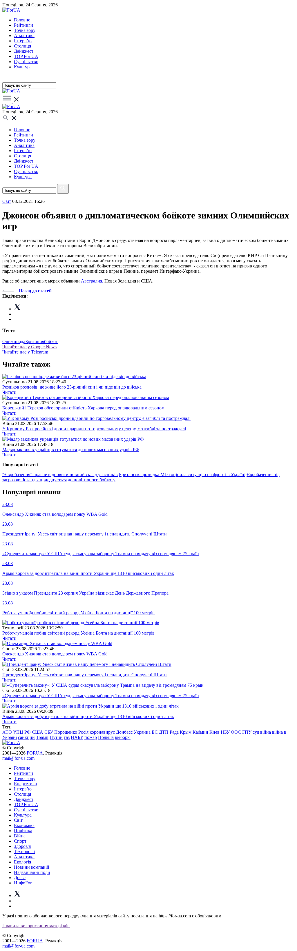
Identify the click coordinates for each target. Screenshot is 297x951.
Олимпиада (13, 341)
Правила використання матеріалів (36, 925)
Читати (9, 392)
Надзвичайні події (32, 872)
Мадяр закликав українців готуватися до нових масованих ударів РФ (70, 449)
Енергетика (25, 783)
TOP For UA (26, 56)
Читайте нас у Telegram (25, 351)
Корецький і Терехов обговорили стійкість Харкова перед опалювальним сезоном (83, 407)
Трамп (42, 737)
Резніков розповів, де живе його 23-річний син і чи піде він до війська (72, 387)
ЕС (155, 732)
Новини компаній (31, 867)
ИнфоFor (23, 882)
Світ (18, 820)
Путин (56, 737)
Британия (34, 341)
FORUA (35, 752)
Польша (106, 737)
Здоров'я (22, 846)
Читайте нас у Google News (29, 346)
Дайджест (23, 51)
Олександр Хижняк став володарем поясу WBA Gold (55, 653)
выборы (123, 737)
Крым (185, 732)
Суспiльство (26, 61)
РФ (27, 732)
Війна (20, 835)
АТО (7, 732)
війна (265, 732)
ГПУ (246, 732)
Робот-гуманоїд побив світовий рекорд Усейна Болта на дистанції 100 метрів (78, 633)
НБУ (225, 732)
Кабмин (200, 732)
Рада (174, 732)
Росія (83, 732)
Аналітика (24, 35)
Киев (214, 732)
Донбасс (124, 732)
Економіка (24, 825)
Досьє (20, 877)
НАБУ (77, 737)
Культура (23, 66)
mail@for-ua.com (18, 758)
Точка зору (24, 30)
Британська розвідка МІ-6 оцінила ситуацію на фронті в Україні (182, 474)
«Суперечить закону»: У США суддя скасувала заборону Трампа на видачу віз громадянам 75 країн (100, 695)
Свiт (6, 201)
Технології (24, 851)
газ (67, 737)
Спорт (20, 841)
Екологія (22, 861)
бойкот (51, 341)
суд (256, 732)
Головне (22, 19)
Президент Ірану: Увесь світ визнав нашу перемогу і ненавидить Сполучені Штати (84, 674)
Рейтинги (23, 25)
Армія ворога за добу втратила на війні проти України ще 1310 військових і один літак (88, 716)
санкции (26, 737)
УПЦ (18, 732)
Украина (142, 732)
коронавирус (102, 732)
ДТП (164, 732)
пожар (90, 737)
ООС (236, 732)
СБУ (48, 732)
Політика (23, 830)
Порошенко (65, 732)
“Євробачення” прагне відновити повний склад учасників (60, 474)
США (37, 732)
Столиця (22, 45)
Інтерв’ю (23, 40)
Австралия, (92, 280)
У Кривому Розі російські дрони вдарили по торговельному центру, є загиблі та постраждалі (94, 428)
